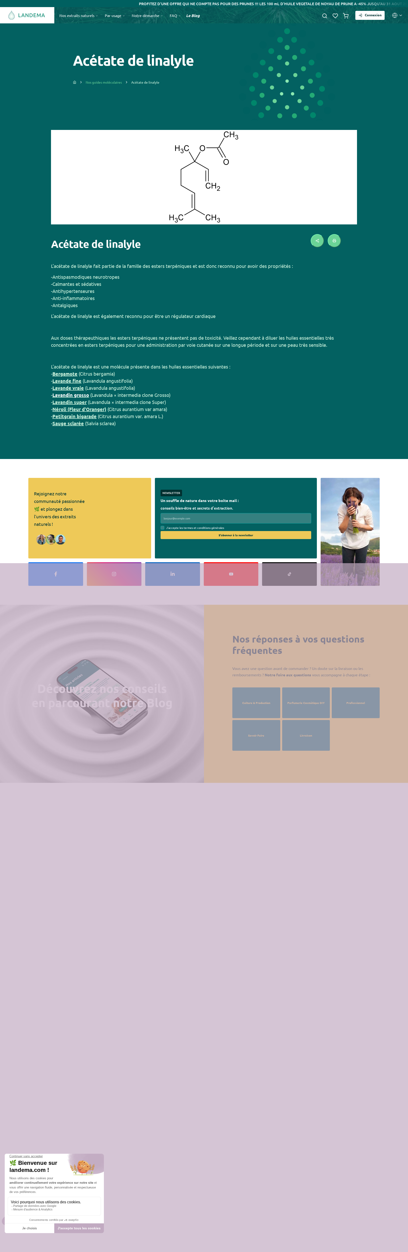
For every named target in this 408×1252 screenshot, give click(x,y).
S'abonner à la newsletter (236, 535)
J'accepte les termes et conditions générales (195, 528)
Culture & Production (256, 703)
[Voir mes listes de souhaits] (335, 15)
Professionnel (355, 703)
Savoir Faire (256, 735)
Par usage (113, 15)
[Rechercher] (324, 15)
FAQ (174, 15)
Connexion (373, 15)
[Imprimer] (334, 240)
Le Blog (193, 15)
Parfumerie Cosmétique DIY (306, 703)
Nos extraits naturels (77, 15)
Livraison (306, 735)
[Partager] (317, 240)
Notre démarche (146, 15)
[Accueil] (27, 15)
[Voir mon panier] (345, 15)
